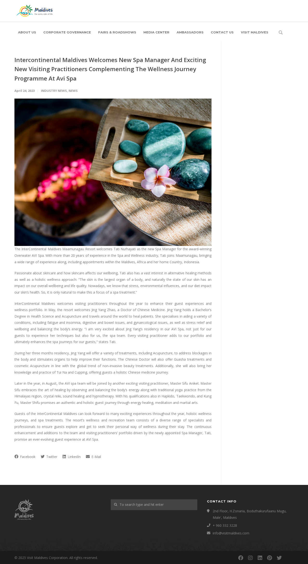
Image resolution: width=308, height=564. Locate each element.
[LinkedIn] (260, 558)
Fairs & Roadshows (117, 32)
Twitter (51, 456)
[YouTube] (289, 558)
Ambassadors (190, 32)
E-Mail (95, 456)
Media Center (156, 32)
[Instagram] (250, 558)
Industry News (54, 90)
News (73, 90)
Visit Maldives (254, 32)
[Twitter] (279, 558)
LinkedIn (74, 456)
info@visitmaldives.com (231, 533)
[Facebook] (240, 558)
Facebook (27, 456)
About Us (27, 32)
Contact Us (222, 32)
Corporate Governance (67, 32)
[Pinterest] (269, 558)
